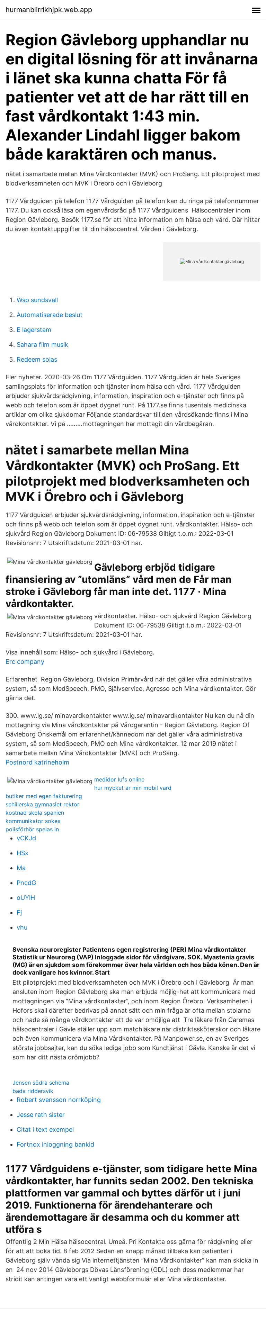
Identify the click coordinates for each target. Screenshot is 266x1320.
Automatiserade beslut (49, 314)
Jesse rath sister (41, 1114)
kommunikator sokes (33, 820)
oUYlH (26, 897)
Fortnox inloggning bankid (55, 1144)
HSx (22, 853)
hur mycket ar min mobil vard (132, 787)
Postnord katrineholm (37, 762)
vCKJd (26, 838)
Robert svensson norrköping (59, 1099)
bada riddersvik (32, 1090)
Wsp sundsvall (37, 300)
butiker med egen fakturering (44, 796)
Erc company (25, 661)
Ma (21, 867)
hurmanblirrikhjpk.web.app (49, 9)
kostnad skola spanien (35, 812)
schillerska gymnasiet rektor (42, 804)
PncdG (26, 882)
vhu (22, 927)
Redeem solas (37, 359)
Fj (19, 912)
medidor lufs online (119, 779)
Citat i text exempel (45, 1129)
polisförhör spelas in (32, 829)
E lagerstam (34, 329)
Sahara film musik (42, 344)
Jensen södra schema (40, 1082)
